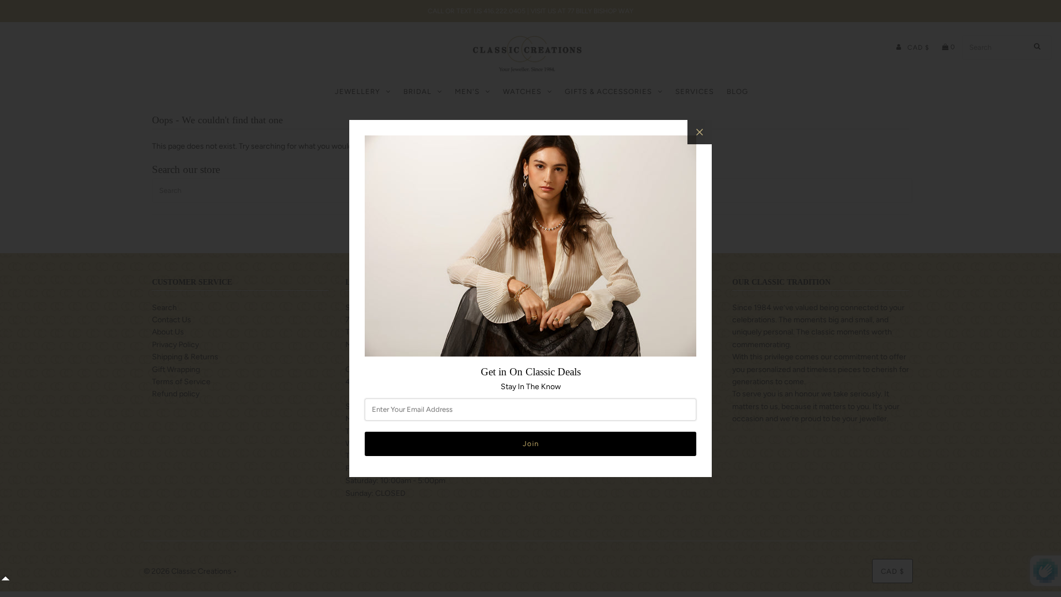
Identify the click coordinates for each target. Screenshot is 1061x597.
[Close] (699, 132)
